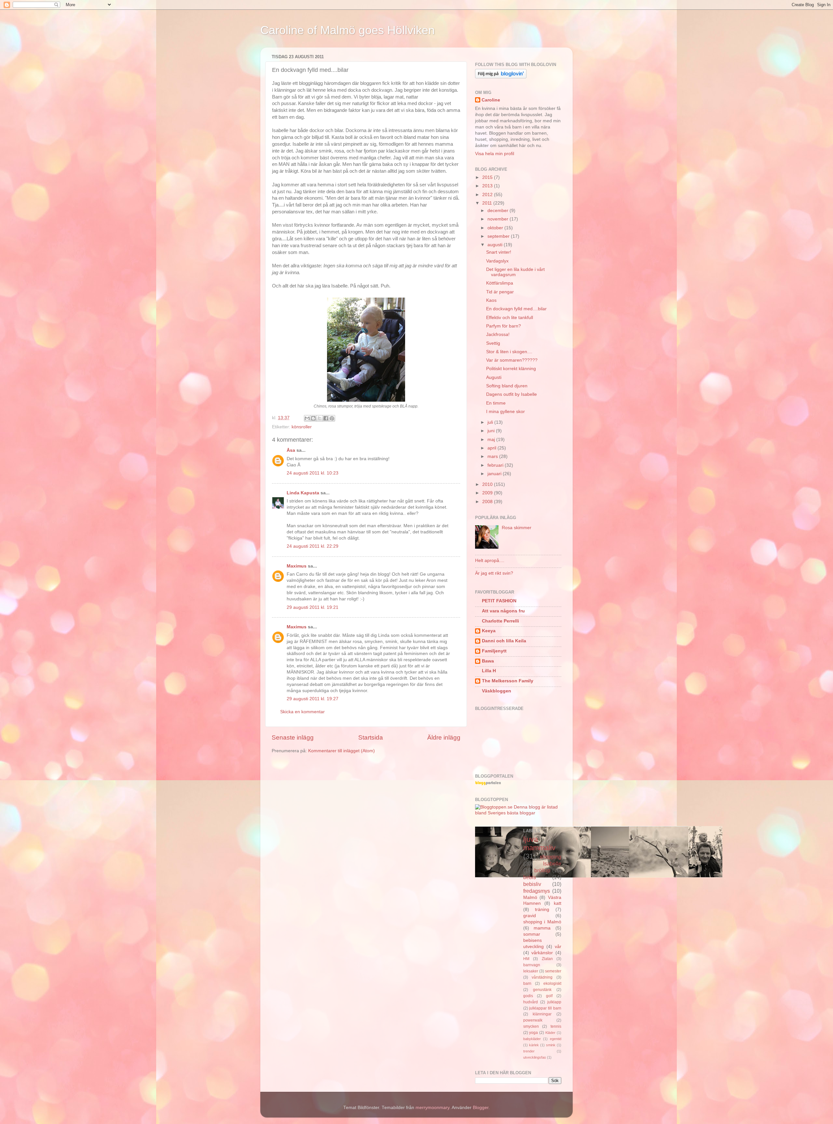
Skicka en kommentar (302, 711)
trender (529, 1051)
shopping (550, 857)
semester (553, 971)
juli (490, 422)
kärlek (534, 1045)
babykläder (532, 1039)
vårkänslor (542, 952)
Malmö (530, 897)
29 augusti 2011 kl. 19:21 (312, 607)
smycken (531, 1026)
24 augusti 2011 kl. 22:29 (312, 546)
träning (542, 909)
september (499, 236)
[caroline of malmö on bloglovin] (500, 76)
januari (495, 473)
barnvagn (531, 965)
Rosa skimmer (516, 527)
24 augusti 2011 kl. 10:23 (312, 473)
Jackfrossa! (498, 334)
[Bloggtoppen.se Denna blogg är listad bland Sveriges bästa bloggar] (518, 812)
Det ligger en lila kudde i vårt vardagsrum (515, 272)
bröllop (542, 870)
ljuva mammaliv (539, 843)
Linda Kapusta (303, 492)
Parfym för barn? (503, 326)
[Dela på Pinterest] (332, 418)
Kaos (491, 300)
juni (491, 430)
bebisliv (532, 884)
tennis (556, 1026)
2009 (488, 492)
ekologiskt (552, 983)
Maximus (297, 566)
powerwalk (532, 1020)
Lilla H (489, 670)
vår (558, 946)
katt (557, 903)
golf (549, 996)
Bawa (488, 661)
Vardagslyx (497, 261)
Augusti (493, 377)
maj (491, 439)
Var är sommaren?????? (512, 360)
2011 (487, 203)
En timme (496, 403)
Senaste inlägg (293, 737)
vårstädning (542, 977)
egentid (555, 1039)
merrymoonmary (432, 1107)
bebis (529, 877)
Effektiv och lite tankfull (509, 317)
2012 (488, 194)
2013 (488, 185)
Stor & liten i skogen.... (509, 351)
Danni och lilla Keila (504, 640)
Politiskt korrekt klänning (511, 368)
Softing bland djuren (506, 385)
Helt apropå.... (489, 560)
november (498, 219)
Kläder (550, 1033)
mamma (542, 928)
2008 (488, 501)
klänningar (542, 1014)
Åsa (291, 450)
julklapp (554, 1002)
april (492, 448)
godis (528, 996)
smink (550, 1045)
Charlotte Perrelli (500, 621)
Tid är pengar (500, 291)
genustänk (542, 989)
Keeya (489, 630)
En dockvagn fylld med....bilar (516, 308)
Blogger (480, 1107)
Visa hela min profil (494, 153)
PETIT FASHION (499, 600)
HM (526, 959)
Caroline (491, 100)
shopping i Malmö (542, 921)
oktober (495, 227)
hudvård (530, 1002)
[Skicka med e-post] (307, 418)
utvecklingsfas (534, 1057)
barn (527, 983)
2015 (488, 177)
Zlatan (547, 959)
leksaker (530, 971)
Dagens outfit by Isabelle (511, 394)
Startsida (370, 737)
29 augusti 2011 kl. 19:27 (312, 698)
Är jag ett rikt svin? (494, 573)
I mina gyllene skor (505, 411)
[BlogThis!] (313, 418)
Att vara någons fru (503, 611)
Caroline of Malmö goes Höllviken (347, 30)
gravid (529, 915)
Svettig (493, 343)
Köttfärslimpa (499, 283)
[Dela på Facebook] (325, 418)
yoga (533, 1032)
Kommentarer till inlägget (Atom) (341, 750)
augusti (495, 244)
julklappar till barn (545, 1008)
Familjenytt (494, 651)
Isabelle (552, 863)
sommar (531, 934)
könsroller (302, 426)
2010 (488, 484)
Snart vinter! (498, 252)
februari (496, 465)
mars (493, 456)
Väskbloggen (496, 691)
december (498, 210)
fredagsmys (536, 891)
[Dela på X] (319, 418)
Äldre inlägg (443, 737)
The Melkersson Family (507, 680)
